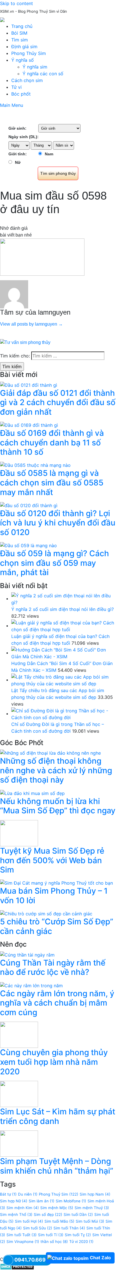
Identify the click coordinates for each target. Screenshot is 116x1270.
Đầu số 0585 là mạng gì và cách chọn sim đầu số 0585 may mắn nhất (51, 482)
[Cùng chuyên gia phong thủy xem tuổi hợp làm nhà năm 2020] (19, 1034)
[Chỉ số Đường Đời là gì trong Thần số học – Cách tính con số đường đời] (63, 713)
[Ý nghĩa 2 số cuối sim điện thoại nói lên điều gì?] (63, 598)
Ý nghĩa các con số (43, 73)
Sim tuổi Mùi (90, 1221)
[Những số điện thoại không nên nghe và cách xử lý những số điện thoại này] (50, 753)
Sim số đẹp (48, 1214)
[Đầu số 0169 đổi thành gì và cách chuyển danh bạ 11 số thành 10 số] (29, 424)
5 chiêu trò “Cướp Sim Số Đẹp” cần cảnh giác (56, 926)
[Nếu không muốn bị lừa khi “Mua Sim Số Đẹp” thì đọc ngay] (32, 793)
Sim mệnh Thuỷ (92, 1207)
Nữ (18, 162)
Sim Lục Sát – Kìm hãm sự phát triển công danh (57, 1116)
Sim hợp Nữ (13, 1201)
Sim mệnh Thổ (16, 1214)
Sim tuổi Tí (50, 1235)
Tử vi (16, 87)
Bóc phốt (21, 94)
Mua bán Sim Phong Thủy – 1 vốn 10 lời (54, 895)
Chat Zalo (100, 1257)
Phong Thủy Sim (28, 53)
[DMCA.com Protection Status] (17, 1266)
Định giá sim (24, 46)
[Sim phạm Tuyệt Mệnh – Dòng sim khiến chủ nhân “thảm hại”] (19, 1143)
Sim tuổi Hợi (29, 1221)
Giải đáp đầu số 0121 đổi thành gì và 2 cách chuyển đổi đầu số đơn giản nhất (57, 402)
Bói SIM (19, 33)
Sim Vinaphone (22, 1241)
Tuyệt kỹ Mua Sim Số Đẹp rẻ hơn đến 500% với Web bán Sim (52, 860)
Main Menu (11, 105)
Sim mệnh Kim (22, 1207)
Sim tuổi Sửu (37, 1228)
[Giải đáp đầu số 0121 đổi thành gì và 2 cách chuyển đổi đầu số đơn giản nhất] (28, 384)
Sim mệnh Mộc (56, 1207)
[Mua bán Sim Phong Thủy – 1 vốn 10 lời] (56, 882)
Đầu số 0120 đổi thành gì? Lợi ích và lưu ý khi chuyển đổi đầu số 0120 (57, 523)
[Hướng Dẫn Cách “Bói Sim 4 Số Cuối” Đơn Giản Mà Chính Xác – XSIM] (63, 652)
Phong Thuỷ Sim (58, 1194)
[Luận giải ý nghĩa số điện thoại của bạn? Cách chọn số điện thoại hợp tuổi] (63, 625)
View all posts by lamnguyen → (31, 324)
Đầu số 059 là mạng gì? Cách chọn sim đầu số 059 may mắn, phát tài (54, 563)
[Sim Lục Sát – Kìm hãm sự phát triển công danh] (19, 1093)
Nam (49, 154)
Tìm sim (19, 40)
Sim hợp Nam (95, 1194)
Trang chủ (21, 26)
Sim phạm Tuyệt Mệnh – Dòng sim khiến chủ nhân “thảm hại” (56, 1166)
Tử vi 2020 (81, 1241)
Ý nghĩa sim (35, 67)
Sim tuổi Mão (59, 1221)
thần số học (54, 1241)
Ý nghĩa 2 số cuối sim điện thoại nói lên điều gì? (62, 609)
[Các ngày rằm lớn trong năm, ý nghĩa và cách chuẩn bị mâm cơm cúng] (31, 985)
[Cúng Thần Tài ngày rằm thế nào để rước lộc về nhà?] (27, 954)
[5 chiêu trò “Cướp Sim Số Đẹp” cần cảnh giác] (46, 913)
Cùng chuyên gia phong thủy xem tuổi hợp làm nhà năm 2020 (54, 1062)
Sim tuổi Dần (78, 1214)
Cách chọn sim (27, 80)
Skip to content (16, 3)
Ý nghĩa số (22, 60)
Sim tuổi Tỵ (78, 1235)
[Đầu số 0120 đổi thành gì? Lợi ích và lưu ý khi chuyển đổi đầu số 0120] (28, 505)
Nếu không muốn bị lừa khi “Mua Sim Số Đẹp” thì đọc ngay (57, 806)
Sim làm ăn (41, 1201)
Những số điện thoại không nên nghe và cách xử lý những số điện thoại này (56, 770)
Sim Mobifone (71, 1201)
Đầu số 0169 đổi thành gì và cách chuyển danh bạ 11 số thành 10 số (52, 442)
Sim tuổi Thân (69, 1228)
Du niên (27, 1194)
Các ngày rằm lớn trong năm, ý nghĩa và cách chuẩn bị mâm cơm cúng (57, 1003)
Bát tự (8, 1194)
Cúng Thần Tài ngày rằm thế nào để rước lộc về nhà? (52, 967)
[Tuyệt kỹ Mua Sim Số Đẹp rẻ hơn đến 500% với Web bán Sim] (19, 833)
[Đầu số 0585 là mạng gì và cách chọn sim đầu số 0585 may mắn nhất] (35, 465)
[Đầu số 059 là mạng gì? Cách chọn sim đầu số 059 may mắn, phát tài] (28, 545)
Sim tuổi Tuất (21, 1235)
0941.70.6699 (31, 1260)
